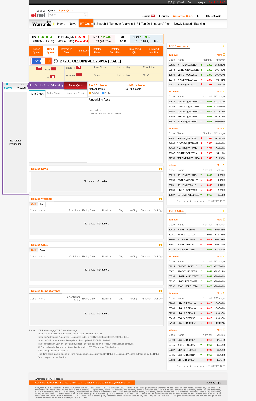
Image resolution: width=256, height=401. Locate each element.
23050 (172, 111)
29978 (172, 70)
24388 (172, 148)
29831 (172, 84)
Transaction (82, 50)
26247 (172, 153)
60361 (172, 234)
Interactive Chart (74, 93)
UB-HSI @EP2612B (187, 190)
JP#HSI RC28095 (186, 229)
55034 (172, 360)
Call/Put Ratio (98, 85)
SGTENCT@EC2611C (189, 70)
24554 (172, 116)
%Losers (173, 128)
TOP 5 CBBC (176, 210)
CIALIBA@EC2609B (187, 148)
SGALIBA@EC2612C (188, 180)
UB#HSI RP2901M (187, 350)
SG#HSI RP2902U (187, 323)
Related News (39, 168)
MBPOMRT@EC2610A (188, 158)
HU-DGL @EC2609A (188, 116)
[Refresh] (56, 61)
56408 (172, 239)
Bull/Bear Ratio (135, 85)
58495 (172, 318)
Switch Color (215, 2)
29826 (172, 65)
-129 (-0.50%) (72, 39)
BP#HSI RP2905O (186, 318)
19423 (172, 121)
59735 (172, 249)
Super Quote (65, 10)
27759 (172, 106)
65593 (172, 276)
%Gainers (174, 91)
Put (41, 204)
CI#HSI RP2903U (186, 360)
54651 (172, 244)
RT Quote (86, 23)
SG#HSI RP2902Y (186, 239)
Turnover (173, 55)
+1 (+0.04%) (141, 39)
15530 (172, 75)
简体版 (180, 2)
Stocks (146, 16)
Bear (42, 250)
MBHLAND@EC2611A (188, 106)
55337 (172, 350)
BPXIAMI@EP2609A (187, 153)
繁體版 (171, 2)
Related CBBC (39, 244)
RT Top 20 (143, 23)
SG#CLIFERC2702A (188, 286)
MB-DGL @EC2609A (188, 101)
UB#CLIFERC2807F (187, 281)
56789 (172, 308)
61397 (172, 281)
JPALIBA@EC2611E (187, 80)
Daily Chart (53, 93)
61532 (172, 286)
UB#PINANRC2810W (188, 276)
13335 (172, 190)
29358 (172, 180)
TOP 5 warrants (178, 46)
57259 (172, 313)
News (72, 23)
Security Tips (213, 382)
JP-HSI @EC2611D (187, 65)
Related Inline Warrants (45, 290)
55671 (172, 271)
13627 (172, 195)
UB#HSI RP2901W (187, 308)
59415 (172, 229)
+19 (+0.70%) (102, 39)
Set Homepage (196, 2)
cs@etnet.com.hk (121, 382)
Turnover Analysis (121, 23)
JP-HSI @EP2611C (187, 84)
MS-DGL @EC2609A (188, 111)
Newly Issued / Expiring (189, 23)
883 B (157, 39)
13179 (172, 80)
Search (101, 23)
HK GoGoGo (213, 16)
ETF (199, 16)
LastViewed (21, 86)
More (220, 55)
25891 (172, 138)
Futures (164, 16)
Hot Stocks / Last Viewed (45, 85)
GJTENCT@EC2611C (188, 195)
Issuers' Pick (161, 23)
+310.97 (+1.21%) (43, 39)
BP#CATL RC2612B (187, 266)
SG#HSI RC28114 (186, 249)
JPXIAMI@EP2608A (187, 138)
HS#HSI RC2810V (186, 234)
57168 (172, 323)
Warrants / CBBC (183, 16)
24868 (172, 143)
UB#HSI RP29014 (186, 313)
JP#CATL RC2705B (187, 271)
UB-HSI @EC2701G (187, 75)
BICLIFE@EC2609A (187, 121)
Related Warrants (41, 198)
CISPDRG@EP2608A (187, 143)
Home (61, 23)
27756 (172, 158)
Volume (173, 165)
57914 (172, 266)
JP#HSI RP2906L (186, 244)
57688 (172, 303)
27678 (172, 101)
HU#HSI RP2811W (187, 303)
